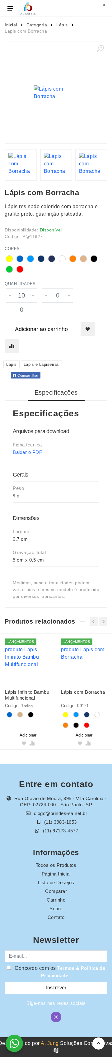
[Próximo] (103, 621)
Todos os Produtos (56, 865)
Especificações (56, 392)
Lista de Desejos (56, 882)
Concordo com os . (59, 971)
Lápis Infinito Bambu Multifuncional (27, 695)
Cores (12, 248)
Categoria (36, 24)
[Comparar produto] (12, 346)
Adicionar (28, 735)
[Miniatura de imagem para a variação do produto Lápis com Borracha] (21, 165)
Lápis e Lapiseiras (41, 364)
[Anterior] (94, 621)
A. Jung (50, 1043)
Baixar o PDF (27, 452)
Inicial (11, 24)
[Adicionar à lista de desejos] (88, 329)
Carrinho (56, 899)
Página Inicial (56, 873)
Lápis (62, 24)
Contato (56, 917)
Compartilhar (27, 375)
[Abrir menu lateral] (10, 8)
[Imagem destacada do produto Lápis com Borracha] (56, 92)
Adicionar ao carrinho (41, 329)
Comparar (56, 891)
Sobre (56, 908)
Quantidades (20, 283)
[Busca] (88, 8)
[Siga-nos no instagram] (56, 1017)
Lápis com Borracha (83, 692)
